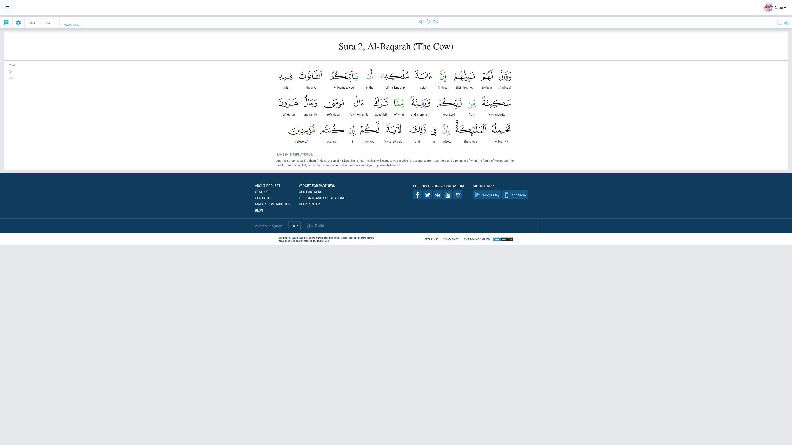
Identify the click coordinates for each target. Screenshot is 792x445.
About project (267, 185)
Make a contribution (273, 204)
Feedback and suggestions (322, 198)
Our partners (310, 192)
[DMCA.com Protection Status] (503, 239)
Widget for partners (317, 185)
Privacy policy (450, 238)
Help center (309, 204)
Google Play (490, 195)
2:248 (12, 65)
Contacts (263, 198)
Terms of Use (430, 238)
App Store (519, 195)
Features (263, 192)
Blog (259, 210)
